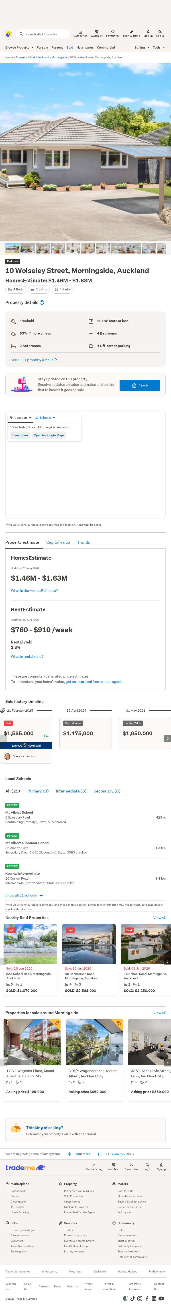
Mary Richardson (24, 756)
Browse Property (17, 47)
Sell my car (124, 1212)
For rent (57, 47)
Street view (20, 435)
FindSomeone (157, 1271)
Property (21, 57)
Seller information (129, 1251)
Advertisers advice (22, 1246)
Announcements (128, 1235)
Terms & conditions (109, 1286)
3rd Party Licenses (129, 1246)
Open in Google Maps (49, 435)
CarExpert (100, 1271)
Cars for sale (125, 1191)
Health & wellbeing (76, 1246)
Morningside (60, 57)
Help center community (132, 1257)
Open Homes (72, 1201)
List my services (74, 1251)
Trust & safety (126, 1241)
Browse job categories (25, 1230)
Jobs (14, 1223)
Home (9, 57)
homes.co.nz (49, 1271)
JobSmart (17, 1241)
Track (143, 385)
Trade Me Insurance (17, 1271)
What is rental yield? (27, 656)
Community (126, 1223)
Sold (70, 47)
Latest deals (18, 1191)
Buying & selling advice (132, 1201)
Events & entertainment (79, 1241)
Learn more (82, 1154)
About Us (28, 1286)
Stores (15, 1196)
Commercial (106, 47)
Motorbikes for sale (130, 1196)
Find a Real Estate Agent (79, 1212)
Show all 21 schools (21, 895)
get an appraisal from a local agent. (94, 681)
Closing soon (18, 1201)
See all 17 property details (32, 359)
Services (70, 1223)
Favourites (131, 1169)
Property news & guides (79, 1191)
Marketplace (20, 1184)
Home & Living (20, 1212)
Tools (157, 47)
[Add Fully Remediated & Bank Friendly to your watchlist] (54, 1025)
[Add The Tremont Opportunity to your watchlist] (116, 1025)
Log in (160, 36)
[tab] (20, 418)
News (57, 1286)
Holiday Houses (127, 1271)
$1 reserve (17, 1207)
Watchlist (114, 1169)
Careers (44, 1286)
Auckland (43, 57)
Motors (123, 1184)
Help (120, 1230)
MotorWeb (75, 1271)
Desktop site (10, 1286)
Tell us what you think (118, 1154)
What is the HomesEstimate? (34, 590)
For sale (42, 47)
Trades (68, 1230)
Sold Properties (73, 1196)
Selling (140, 47)
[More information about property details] (42, 302)
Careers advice (20, 1235)
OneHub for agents (76, 1207)
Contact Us (159, 1286)
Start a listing (94, 1169)
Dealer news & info (129, 1207)
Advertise (72, 1286)
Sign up (148, 36)
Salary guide (18, 1251)
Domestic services (75, 1235)
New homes (85, 47)
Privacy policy (88, 1286)
